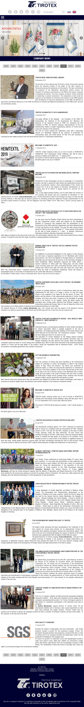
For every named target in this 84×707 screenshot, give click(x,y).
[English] (74, 12)
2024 (20, 66)
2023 (27, 66)
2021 (42, 66)
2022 (34, 66)
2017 (70, 66)
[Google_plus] (33, 12)
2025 (13, 66)
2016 (77, 66)
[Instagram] (38, 12)
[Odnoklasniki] (15, 12)
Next (81, 38)
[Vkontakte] (21, 12)
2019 (56, 66)
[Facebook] (10, 12)
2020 (49, 66)
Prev (2, 38)
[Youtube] (27, 12)
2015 (42, 70)
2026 (6, 66)
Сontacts (42, 675)
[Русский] (69, 12)
